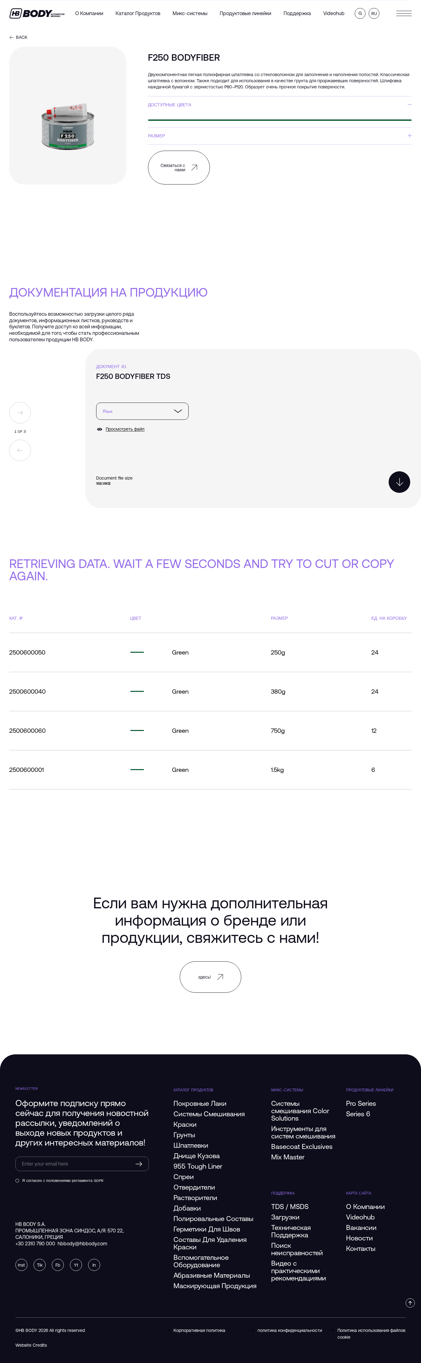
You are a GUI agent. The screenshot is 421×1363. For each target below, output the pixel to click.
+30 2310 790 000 (35, 1243)
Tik (40, 1265)
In (94, 1265)
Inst (21, 1265)
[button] (360, 13)
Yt (76, 1265)
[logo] (37, 13)
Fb (57, 1265)
